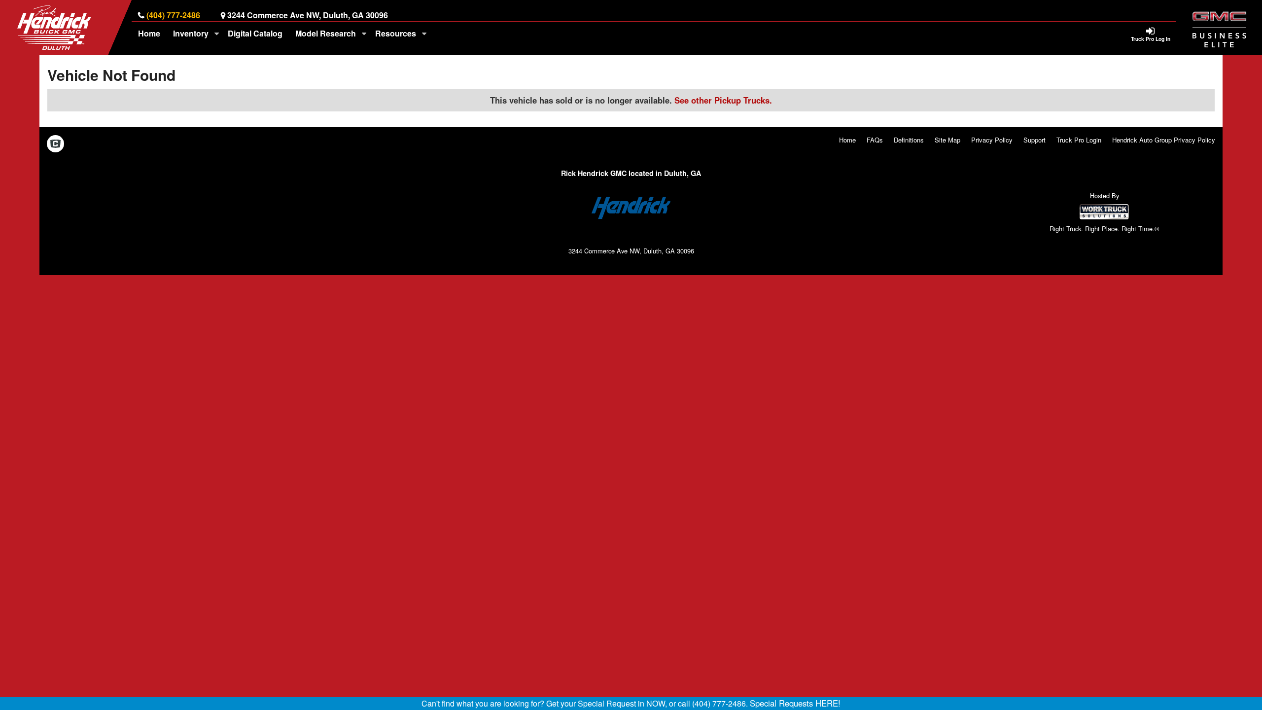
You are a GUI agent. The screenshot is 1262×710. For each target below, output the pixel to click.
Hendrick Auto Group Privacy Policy (1163, 139)
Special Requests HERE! (795, 703)
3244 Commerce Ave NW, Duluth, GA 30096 (307, 15)
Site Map (947, 139)
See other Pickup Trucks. (723, 100)
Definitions (909, 139)
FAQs (875, 139)
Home (149, 33)
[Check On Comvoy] (55, 144)
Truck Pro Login (1078, 139)
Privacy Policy (992, 139)
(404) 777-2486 (173, 15)
